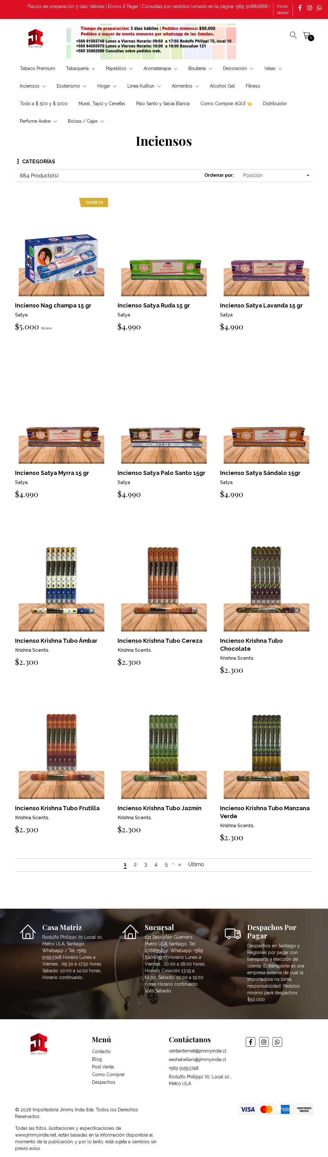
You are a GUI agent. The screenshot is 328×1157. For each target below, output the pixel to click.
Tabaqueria (78, 68)
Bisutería (197, 68)
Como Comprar (108, 1074)
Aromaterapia (158, 68)
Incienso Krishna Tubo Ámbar (56, 640)
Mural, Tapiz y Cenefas (101, 103)
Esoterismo (69, 86)
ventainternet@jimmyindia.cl (197, 1050)
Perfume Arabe (36, 121)
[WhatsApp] (320, 7)
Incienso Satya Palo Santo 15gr (161, 473)
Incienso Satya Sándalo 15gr (260, 473)
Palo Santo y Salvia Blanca (163, 103)
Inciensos (30, 86)
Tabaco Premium (37, 68)
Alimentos (183, 86)
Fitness (253, 86)
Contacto (101, 1051)
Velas (270, 68)
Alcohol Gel (222, 86)
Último (196, 864)
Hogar (104, 86)
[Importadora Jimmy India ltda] (36, 39)
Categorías (38, 162)
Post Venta (103, 1066)
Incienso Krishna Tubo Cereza (160, 640)
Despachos (103, 1082)
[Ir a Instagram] (310, 7)
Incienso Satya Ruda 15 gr (154, 305)
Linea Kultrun (141, 86)
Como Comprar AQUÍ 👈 (226, 103)
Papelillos (116, 68)
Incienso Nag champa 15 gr (53, 305)
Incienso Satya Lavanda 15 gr (261, 305)
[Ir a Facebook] (301, 7)
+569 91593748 (184, 1068)
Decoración (235, 68)
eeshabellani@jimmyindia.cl (197, 1059)
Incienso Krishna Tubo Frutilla (57, 808)
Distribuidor (275, 103)
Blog (97, 1059)
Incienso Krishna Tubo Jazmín (159, 808)
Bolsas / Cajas (83, 121)
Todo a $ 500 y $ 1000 (44, 103)
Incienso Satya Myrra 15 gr (52, 473)
